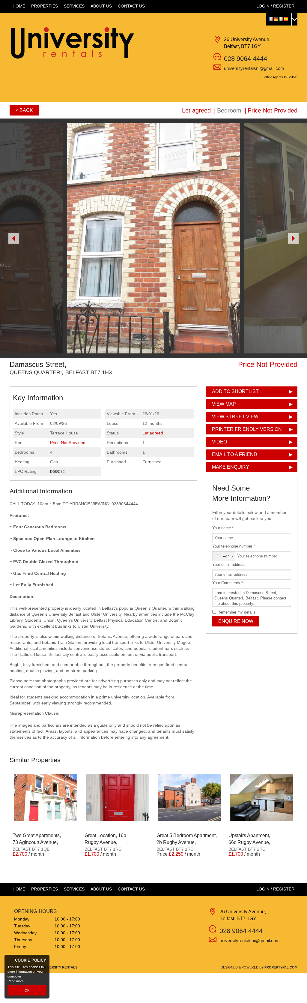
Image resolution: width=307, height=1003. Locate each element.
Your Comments (227, 583)
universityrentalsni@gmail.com (254, 68)
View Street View (235, 416)
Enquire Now (235, 621)
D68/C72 (57, 472)
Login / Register (275, 6)
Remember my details (236, 612)
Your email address (229, 565)
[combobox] (224, 556)
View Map (224, 404)
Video (219, 441)
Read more (15, 981)
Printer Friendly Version (247, 429)
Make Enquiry (230, 467)
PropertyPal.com (280, 967)
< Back (24, 110)
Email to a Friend (234, 454)
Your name (223, 528)
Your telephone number (233, 546)
